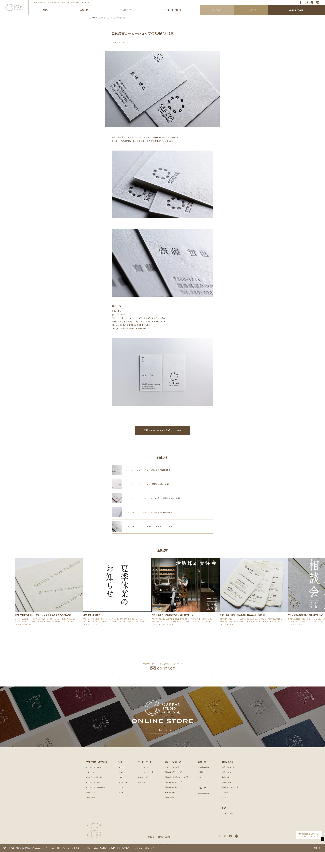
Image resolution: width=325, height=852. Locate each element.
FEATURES (125, 10)
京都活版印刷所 (203, 767)
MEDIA (120, 792)
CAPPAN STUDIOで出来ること (97, 787)
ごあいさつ (90, 772)
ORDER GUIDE (174, 10)
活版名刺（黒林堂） (172, 782)
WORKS (84, 10)
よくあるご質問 (227, 813)
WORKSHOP (122, 782)
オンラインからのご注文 (146, 772)
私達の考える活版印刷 (94, 777)
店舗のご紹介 (90, 797)
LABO (120, 787)
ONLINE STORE (296, 10)
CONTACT (217, 10)
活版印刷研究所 (170, 797)
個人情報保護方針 (164, 837)
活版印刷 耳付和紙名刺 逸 (175, 777)
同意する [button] (317, 848)
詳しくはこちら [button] (151, 848)
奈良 (199, 777)
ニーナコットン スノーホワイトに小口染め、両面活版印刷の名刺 (153, 498)
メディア (225, 797)
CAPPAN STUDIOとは (94, 767)
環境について (90, 792)
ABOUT (47, 10)
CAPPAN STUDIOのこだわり (96, 782)
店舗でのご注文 (143, 777)
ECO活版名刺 (170, 792)
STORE (252, 10)
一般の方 (225, 792)
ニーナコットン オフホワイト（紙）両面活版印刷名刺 (148, 470)
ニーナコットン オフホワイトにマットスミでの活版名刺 (149, 526)
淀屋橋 (200, 772)
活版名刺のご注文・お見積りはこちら (162, 430)
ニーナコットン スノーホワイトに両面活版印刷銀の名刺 (149, 512)
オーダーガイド (143, 767)
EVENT (120, 777)
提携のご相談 (226, 782)
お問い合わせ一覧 (228, 767)
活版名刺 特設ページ (172, 772)
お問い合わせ (226, 772)
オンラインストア (162, 730)
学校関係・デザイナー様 (230, 787)
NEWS (120, 772)
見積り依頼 (226, 777)
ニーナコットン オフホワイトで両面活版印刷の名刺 (147, 484)
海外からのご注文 (144, 782)
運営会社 (151, 837)
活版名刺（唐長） (171, 787)
